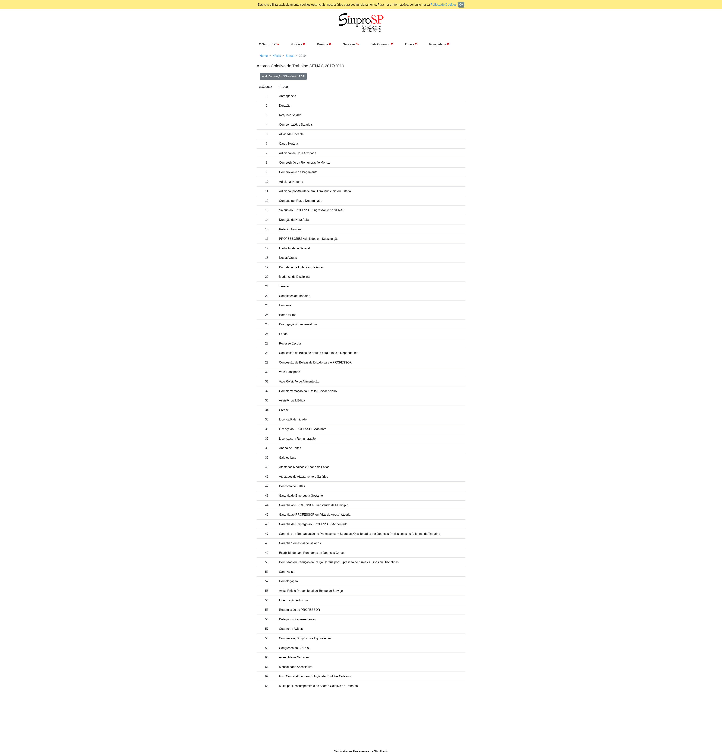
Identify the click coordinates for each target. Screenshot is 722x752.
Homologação (288, 581)
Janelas (284, 286)
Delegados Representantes (297, 619)
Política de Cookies (444, 4)
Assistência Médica (292, 400)
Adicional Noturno (291, 181)
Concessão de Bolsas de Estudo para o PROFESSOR (315, 362)
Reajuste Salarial (290, 115)
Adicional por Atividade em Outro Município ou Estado (315, 191)
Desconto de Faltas (292, 486)
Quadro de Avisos (291, 628)
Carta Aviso (286, 571)
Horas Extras (287, 314)
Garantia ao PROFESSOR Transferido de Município (313, 505)
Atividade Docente (291, 134)
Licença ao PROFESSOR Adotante (302, 429)
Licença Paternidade (293, 419)
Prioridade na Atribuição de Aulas (301, 267)
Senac (290, 55)
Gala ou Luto (287, 457)
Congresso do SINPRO (294, 648)
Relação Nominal (290, 229)
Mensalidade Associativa (295, 667)
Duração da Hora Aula (294, 219)
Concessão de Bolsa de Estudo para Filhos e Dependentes (318, 352)
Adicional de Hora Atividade (297, 153)
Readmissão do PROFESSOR (299, 609)
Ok (461, 4)
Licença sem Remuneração (297, 438)
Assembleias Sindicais (294, 657)
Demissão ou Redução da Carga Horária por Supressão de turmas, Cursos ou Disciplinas (339, 562)
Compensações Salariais (296, 124)
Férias (283, 333)
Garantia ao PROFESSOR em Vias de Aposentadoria (314, 514)
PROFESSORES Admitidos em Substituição (308, 238)
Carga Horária (288, 143)
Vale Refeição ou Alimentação (299, 381)
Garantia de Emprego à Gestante (301, 495)
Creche (284, 410)
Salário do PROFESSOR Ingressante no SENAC (312, 210)
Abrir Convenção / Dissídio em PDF (283, 76)
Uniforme (285, 305)
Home (264, 55)
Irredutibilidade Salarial (294, 248)
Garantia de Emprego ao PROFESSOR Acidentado (313, 524)
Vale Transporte (289, 371)
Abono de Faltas (290, 448)
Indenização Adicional (294, 600)
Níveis (276, 55)
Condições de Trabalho (294, 295)
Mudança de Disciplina (294, 276)
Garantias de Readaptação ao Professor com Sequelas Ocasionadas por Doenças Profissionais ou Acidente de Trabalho (359, 533)
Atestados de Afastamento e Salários (303, 476)
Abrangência (287, 96)
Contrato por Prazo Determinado (300, 200)
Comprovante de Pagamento (298, 172)
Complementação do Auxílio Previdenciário (308, 391)
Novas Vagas (288, 257)
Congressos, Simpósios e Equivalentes (305, 638)
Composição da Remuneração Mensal (304, 162)
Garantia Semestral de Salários (300, 543)
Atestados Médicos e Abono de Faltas (304, 467)
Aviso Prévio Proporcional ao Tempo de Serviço (311, 590)
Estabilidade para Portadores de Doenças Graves (312, 552)
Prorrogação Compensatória (298, 324)
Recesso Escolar (290, 343)
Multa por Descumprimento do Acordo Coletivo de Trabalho (318, 685)
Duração (284, 105)
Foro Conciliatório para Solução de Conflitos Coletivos (315, 676)
